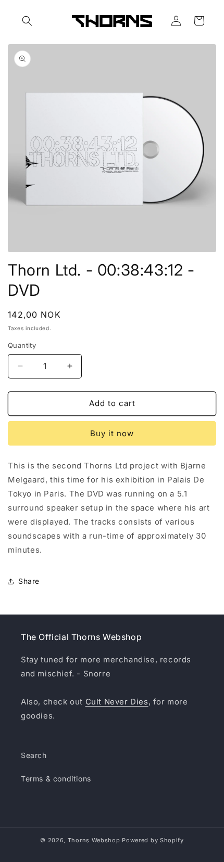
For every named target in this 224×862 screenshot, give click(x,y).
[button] (27, 20)
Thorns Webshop (94, 840)
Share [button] (29, 581)
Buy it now (112, 433)
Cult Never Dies (116, 702)
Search (34, 755)
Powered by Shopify (153, 840)
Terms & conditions (56, 778)
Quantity (22, 345)
